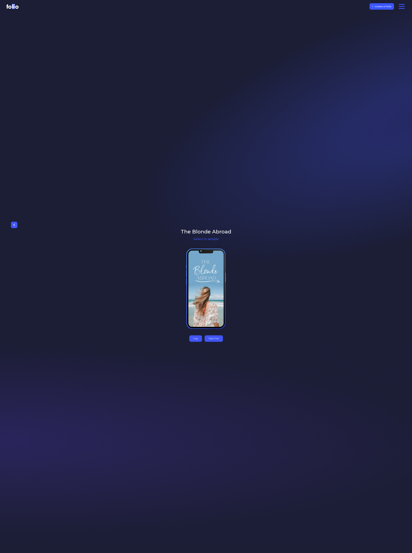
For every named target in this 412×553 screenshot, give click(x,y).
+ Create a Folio (381, 6)
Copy (195, 338)
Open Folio (213, 338)
